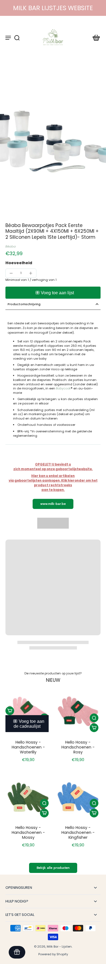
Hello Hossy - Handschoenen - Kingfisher (78, 832)
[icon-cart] (95, 37)
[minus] (11, 273)
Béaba (10, 246)
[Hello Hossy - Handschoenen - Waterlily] (28, 711)
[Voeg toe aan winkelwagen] (9, 710)
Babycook (63, 388)
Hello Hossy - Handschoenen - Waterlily (28, 747)
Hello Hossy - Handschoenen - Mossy (28, 832)
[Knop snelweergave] (94, 717)
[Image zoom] (53, 141)
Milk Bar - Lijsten (59, 946)
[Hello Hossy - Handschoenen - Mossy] (28, 797)
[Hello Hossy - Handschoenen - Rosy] (78, 711)
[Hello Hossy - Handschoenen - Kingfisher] (78, 797)
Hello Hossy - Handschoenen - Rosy (78, 747)
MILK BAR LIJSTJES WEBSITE (53, 8)
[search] (17, 37)
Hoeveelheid (18, 263)
